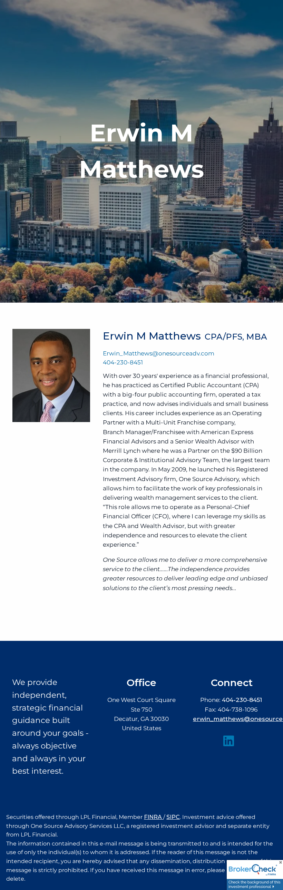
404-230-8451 (123, 362)
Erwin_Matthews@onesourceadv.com (158, 353)
